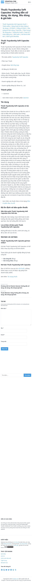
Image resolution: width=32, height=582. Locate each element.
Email (3, 334)
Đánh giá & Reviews (12, 36)
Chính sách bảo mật (6, 558)
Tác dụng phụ (7, 32)
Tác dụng (5, 28)
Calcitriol (26, 98)
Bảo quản (17, 34)
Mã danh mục (4, 562)
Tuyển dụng (4, 560)
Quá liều (18, 30)
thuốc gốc (15, 545)
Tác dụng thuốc (12, 276)
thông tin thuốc (7, 543)
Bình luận (4, 308)
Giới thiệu (3, 554)
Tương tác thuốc (18, 32)
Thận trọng (26, 30)
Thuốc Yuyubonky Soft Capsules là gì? (14, 24)
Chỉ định (12, 28)
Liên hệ (3, 556)
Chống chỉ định (21, 28)
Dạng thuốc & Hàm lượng (20, 26)
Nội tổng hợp (15, 65)
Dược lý (26, 32)
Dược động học (7, 34)
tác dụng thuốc (23, 543)
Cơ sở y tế (16, 542)
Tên (2, 328)
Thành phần (6, 26)
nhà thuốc (21, 268)
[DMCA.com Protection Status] (8, 547)
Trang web (3, 341)
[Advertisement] (16, 362)
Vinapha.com (10, 1)
